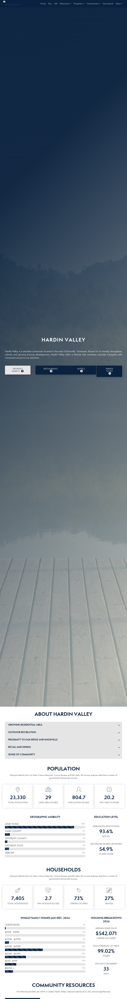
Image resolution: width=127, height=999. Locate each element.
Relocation (66, 4)
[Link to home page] (13, 3)
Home (43, 3)
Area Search (108, 3)
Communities (94, 4)
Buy (50, 3)
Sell (55, 3)
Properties (79, 4)
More (119, 4)
